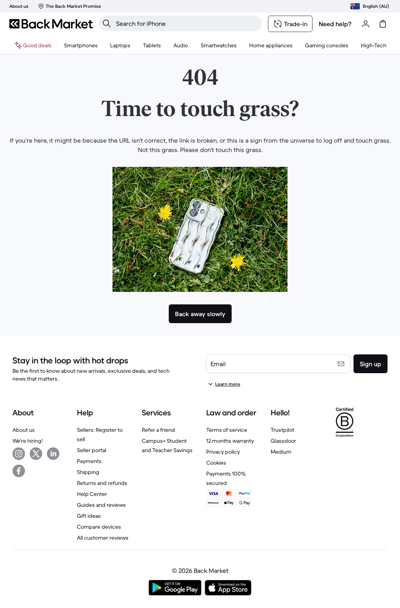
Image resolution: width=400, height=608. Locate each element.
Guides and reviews (101, 504)
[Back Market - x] (36, 453)
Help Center (92, 493)
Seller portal (91, 450)
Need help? (335, 24)
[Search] (106, 23)
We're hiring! (27, 440)
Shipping (88, 472)
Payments (89, 461)
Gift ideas (89, 515)
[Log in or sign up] (365, 24)
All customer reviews (103, 537)
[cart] (383, 24)
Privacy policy (223, 451)
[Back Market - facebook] (18, 471)
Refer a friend (158, 429)
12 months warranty (230, 440)
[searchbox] (186, 23)
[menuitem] (81, 45)
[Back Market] (51, 24)
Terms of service (226, 429)
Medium (281, 451)
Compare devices (99, 526)
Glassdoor (283, 440)
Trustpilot (282, 429)
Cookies (216, 462)
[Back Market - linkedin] (53, 453)
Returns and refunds (102, 482)
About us (23, 429)
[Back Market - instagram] (18, 453)
